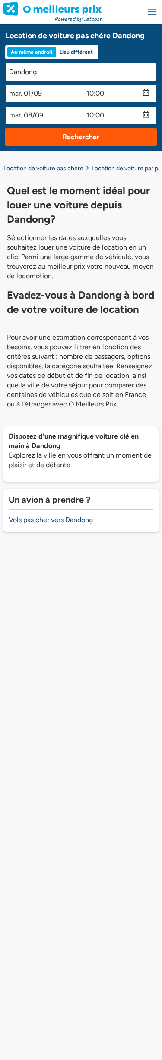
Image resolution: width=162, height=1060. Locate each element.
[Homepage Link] (52, 9)
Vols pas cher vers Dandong (51, 520)
